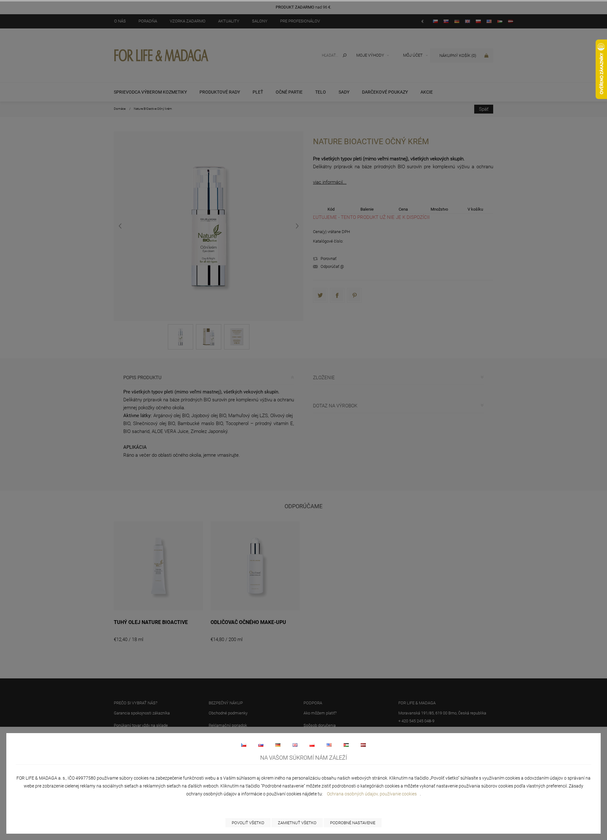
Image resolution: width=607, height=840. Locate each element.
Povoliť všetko (248, 822)
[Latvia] (363, 745)
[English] (295, 745)
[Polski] (312, 745)
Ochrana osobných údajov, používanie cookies (372, 793)
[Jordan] (346, 745)
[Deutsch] (278, 745)
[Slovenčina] (261, 745)
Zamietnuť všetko (297, 822)
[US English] (329, 745)
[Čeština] (244, 745)
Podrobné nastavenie (352, 822)
